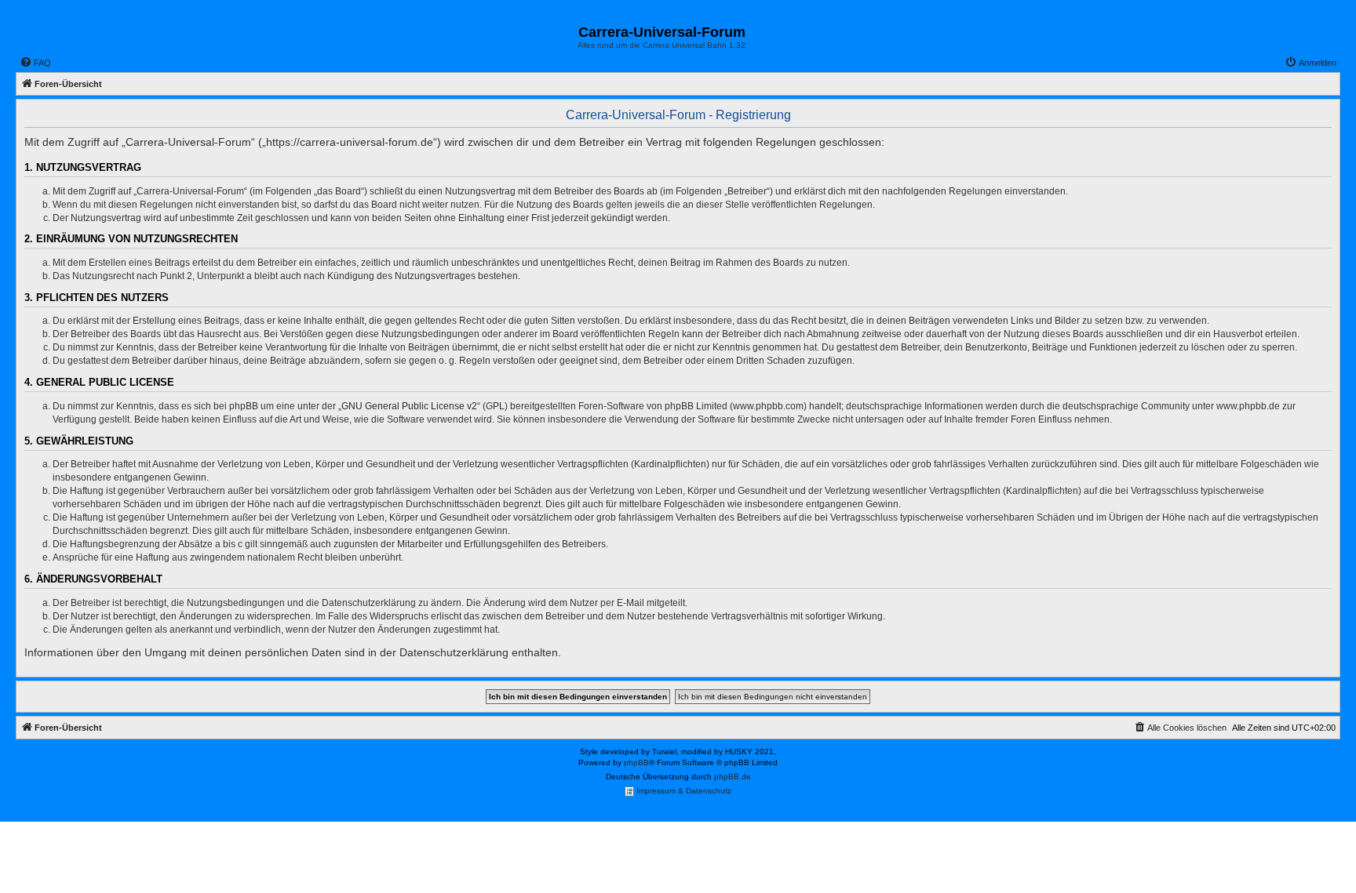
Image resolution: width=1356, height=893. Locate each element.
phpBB (636, 762)
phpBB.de (732, 776)
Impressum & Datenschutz (682, 790)
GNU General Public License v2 (409, 406)
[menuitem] (35, 62)
